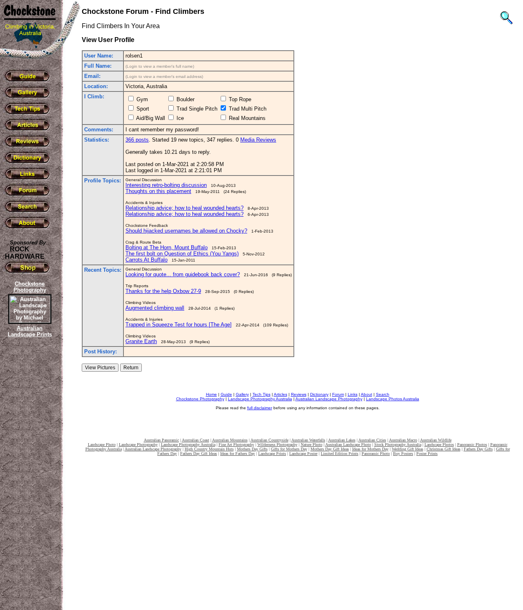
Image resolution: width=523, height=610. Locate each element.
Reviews (298, 394)
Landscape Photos (439, 444)
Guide (226, 394)
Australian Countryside (269, 440)
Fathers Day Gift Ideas (198, 453)
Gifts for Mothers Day (289, 449)
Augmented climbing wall (154, 308)
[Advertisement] (28, 479)
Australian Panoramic (161, 440)
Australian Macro (403, 440)
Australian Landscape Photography (328, 399)
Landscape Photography (138, 444)
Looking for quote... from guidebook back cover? (182, 274)
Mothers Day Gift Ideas (330, 449)
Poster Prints (427, 453)
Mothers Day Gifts (252, 449)
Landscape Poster (303, 453)
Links (353, 394)
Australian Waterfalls (308, 440)
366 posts (137, 140)
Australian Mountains (230, 440)
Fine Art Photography (236, 444)
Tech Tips (261, 394)
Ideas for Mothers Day (370, 449)
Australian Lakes (341, 440)
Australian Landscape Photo (348, 444)
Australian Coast (195, 440)
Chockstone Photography (200, 399)
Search (382, 394)
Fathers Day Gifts (478, 449)
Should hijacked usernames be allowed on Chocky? (186, 231)
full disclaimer (259, 408)
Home (211, 394)
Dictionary (319, 394)
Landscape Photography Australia (260, 399)
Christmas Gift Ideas (443, 449)
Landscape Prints (272, 453)
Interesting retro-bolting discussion (166, 185)
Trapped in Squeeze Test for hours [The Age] (178, 325)
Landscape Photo (102, 444)
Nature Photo (311, 444)
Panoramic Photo (376, 453)
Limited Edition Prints (339, 453)
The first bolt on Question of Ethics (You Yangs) (182, 254)
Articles (280, 394)
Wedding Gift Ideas (407, 449)
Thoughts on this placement (158, 191)
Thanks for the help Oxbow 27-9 (163, 291)
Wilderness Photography (277, 444)
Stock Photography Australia (397, 444)
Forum (338, 394)
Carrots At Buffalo (146, 260)
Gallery (242, 394)
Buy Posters (403, 453)
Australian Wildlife (435, 440)
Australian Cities (372, 440)
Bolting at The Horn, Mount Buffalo (166, 247)
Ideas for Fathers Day (237, 453)
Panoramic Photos (472, 444)
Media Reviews (258, 140)
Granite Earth (141, 341)
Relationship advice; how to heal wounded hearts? (184, 208)
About (366, 394)
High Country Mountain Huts (209, 449)
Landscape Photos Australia (392, 399)
